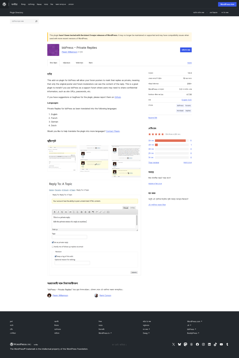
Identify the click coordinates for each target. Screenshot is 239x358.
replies (188, 111)
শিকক (100, 321)
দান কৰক (146, 329)
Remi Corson (105, 295)
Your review (153, 162)
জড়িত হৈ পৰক (147, 321)
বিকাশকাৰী (101, 329)
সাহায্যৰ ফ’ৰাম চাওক (155, 183)
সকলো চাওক (187, 162)
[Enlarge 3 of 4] (138, 148)
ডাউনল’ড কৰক (186, 50)
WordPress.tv (105, 333)
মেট (189, 325)
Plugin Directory (16, 12)
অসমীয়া (36, 345)
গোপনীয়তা (13, 333)
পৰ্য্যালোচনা (66, 63)
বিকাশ (90, 63)
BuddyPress (193, 333)
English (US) (187, 100)
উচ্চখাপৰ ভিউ (152, 118)
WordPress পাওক (227, 4)
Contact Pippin (113, 131)
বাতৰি (11, 325)
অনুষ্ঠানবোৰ (146, 325)
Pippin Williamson (69, 52)
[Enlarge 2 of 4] (106, 148)
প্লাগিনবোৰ (57, 329)
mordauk (180, 111)
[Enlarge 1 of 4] (74, 148)
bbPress (180, 105)
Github (118, 97)
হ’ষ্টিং (11, 329)
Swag (146, 333)
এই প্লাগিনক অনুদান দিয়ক (157, 204)
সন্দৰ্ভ (11, 321)
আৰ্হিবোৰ (56, 333)
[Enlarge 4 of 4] (138, 183)
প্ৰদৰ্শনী (56, 321)
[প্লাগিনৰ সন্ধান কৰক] (36, 21)
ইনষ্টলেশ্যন (79, 63)
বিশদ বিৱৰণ (53, 63)
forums (188, 105)
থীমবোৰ (56, 325)
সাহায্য (189, 63)
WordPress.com (194, 321)
